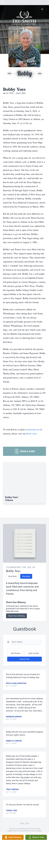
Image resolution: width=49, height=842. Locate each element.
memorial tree (33, 429)
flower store (31, 433)
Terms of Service (31, 831)
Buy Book (26, 576)
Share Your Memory (16, 616)
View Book (12, 576)
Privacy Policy (17, 831)
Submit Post (24, 659)
